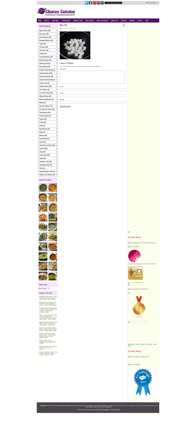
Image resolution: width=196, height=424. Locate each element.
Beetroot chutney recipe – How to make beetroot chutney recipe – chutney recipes (48, 353)
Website (62, 99)
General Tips (114, 20)
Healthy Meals (90, 20)
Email (62, 93)
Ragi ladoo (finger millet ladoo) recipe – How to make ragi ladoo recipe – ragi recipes (48, 323)
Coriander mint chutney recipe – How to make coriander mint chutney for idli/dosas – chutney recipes (48, 310)
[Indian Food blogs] (139, 318)
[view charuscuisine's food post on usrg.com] (136, 282)
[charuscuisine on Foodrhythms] (138, 289)
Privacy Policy (115, 409)
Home (39, 20)
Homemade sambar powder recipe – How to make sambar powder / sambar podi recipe (48, 329)
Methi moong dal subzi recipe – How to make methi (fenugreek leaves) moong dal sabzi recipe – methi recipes (48, 317)
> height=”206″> (145, 356)
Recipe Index (55, 20)
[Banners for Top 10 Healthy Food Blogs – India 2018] (143, 346)
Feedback (131, 20)
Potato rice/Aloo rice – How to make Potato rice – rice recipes (48, 348)
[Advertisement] (122, 11)
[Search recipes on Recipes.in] (133, 246)
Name (62, 86)
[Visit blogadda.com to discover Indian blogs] (142, 243)
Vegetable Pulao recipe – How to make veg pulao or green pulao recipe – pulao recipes (48, 298)
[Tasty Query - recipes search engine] (134, 239)
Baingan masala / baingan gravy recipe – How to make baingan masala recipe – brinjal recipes (47, 335)
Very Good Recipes (150, 264)
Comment (63, 69)
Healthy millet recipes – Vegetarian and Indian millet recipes (47, 342)
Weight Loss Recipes (102, 20)
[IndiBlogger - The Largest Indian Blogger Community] (135, 279)
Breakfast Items (78, 20)
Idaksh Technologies (103, 409)
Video (146, 20)
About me (123, 20)
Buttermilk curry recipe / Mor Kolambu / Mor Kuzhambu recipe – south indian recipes (47, 304)
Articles (46, 20)
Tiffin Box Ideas (66, 20)
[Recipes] (134, 353)
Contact (139, 20)
